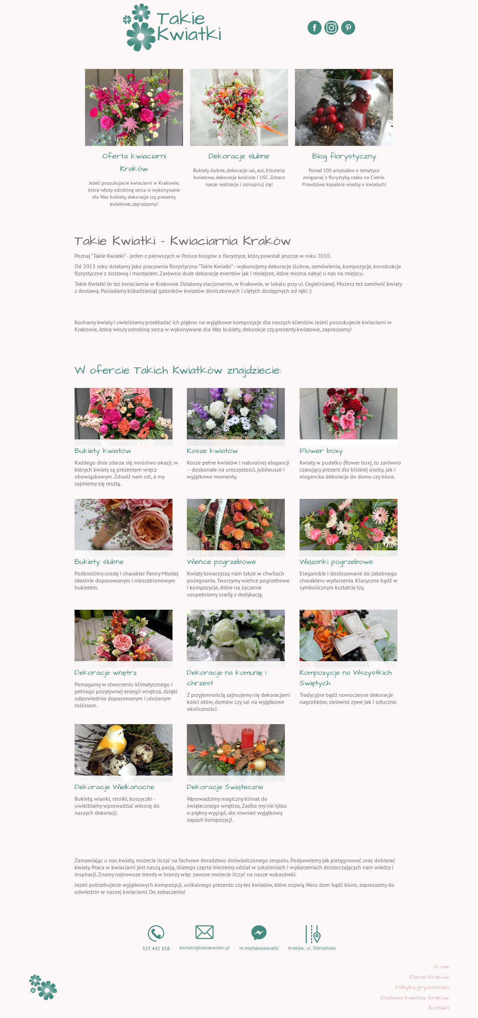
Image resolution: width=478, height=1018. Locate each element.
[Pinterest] (348, 28)
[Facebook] (315, 28)
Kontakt (439, 1008)
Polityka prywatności (422, 987)
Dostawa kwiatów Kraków (415, 998)
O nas (442, 966)
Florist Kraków (429, 977)
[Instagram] (331, 28)
